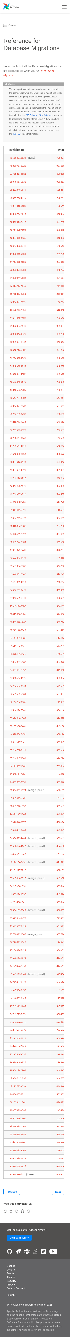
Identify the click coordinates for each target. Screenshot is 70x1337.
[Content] (5, 25)
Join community (19, 1237)
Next (58, 1191)
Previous (11, 1191)
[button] (12, 1295)
